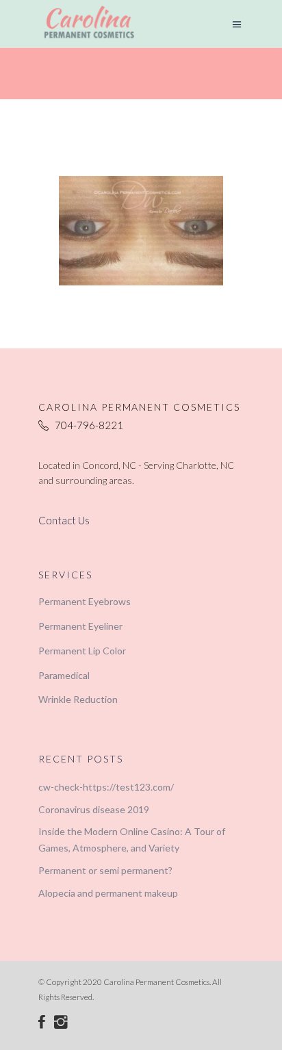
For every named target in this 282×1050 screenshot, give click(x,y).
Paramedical (64, 675)
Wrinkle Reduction (78, 699)
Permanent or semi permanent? (105, 870)
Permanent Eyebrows (84, 601)
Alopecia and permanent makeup (108, 893)
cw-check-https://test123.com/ (106, 787)
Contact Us (64, 520)
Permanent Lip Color (82, 650)
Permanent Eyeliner (80, 626)
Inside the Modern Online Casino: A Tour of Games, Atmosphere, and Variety (131, 839)
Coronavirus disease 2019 (93, 809)
